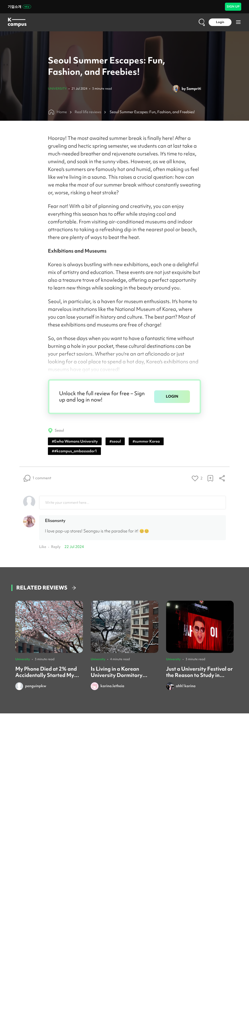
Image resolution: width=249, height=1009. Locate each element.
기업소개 (14, 6)
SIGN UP (233, 6)
